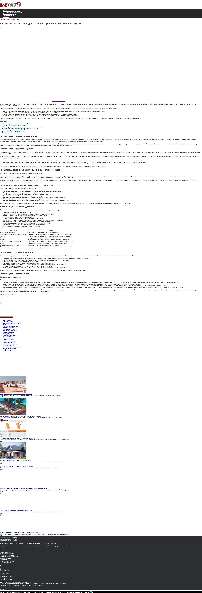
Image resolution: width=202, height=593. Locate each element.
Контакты (6, 17)
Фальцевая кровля (8, 345)
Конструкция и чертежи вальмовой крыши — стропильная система (20, 532)
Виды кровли (7, 320)
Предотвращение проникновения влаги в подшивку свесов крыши (23, 127)
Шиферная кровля (8, 350)
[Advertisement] (47, 363)
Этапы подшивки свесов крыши (13, 133)
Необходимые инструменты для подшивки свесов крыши (20, 128)
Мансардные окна (8, 332)
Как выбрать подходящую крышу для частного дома (15, 460)
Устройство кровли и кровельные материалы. (18, 582)
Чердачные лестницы (9, 348)
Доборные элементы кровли (12, 323)
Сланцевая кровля (8, 339)
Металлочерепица (8, 336)
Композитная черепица (10, 327)
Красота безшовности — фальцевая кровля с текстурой (16, 466)
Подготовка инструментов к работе (13, 131)
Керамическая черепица (10, 326)
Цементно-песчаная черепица (12, 347)
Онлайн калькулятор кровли (11, 11)
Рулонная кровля (8, 338)
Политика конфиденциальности (7, 588)
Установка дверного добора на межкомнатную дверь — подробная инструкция (23, 488)
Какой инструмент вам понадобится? (14, 130)
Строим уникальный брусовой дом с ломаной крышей (16, 510)
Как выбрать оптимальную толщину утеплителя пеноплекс (17, 438)
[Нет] (92, 592)
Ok (91, 592)
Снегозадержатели (8, 15)
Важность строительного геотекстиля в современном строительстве (20, 416)
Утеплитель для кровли (10, 344)
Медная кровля (7, 333)
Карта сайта (3, 589)
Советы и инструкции (9, 14)
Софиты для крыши (9, 342)
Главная (5, 9)
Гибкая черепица (8, 321)
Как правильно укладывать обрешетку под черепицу (16, 394)
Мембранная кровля (9, 335)
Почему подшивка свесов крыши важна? (15, 124)
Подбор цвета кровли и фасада (12, 12)
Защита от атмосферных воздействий (14, 125)
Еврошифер (6, 324)
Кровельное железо (9, 329)
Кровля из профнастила (10, 330)
